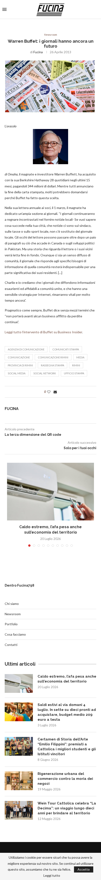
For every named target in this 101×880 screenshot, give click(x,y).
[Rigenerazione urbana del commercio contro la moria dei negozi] (19, 780)
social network (44, 373)
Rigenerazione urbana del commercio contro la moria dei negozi (65, 779)
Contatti (11, 645)
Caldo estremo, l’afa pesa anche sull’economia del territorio (67, 678)
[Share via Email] (55, 392)
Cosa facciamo (15, 634)
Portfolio (11, 624)
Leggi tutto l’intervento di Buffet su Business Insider (43, 332)
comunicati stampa (65, 349)
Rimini (76, 365)
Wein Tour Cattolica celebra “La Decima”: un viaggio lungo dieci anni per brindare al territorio (67, 808)
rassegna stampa (52, 365)
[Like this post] (48, 392)
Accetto (84, 869)
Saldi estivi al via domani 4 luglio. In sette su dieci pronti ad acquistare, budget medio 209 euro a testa (67, 712)
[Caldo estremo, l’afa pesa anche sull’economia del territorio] (50, 492)
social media (16, 373)
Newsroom (50, 34)
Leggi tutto (51, 875)
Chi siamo (12, 604)
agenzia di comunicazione (26, 349)
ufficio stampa (74, 373)
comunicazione (19, 357)
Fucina (38, 52)
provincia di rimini (20, 365)
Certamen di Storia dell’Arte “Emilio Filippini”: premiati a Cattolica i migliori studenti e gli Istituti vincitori (67, 746)
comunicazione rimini (53, 357)
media (80, 357)
